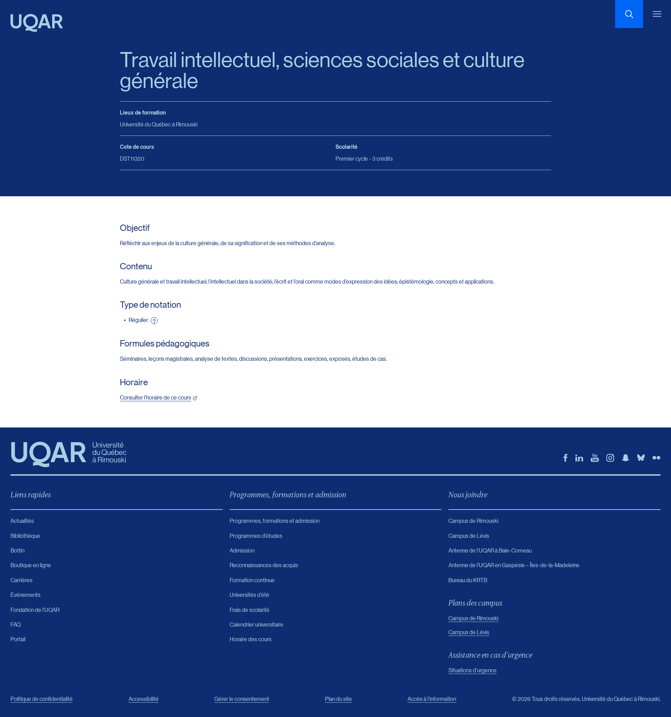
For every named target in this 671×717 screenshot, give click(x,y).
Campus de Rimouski (473, 618)
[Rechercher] (629, 14)
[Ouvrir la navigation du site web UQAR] (657, 14)
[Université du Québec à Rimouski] (36, 23)
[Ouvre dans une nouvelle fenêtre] (565, 458)
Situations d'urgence (472, 670)
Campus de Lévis (468, 632)
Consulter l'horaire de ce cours (155, 397)
